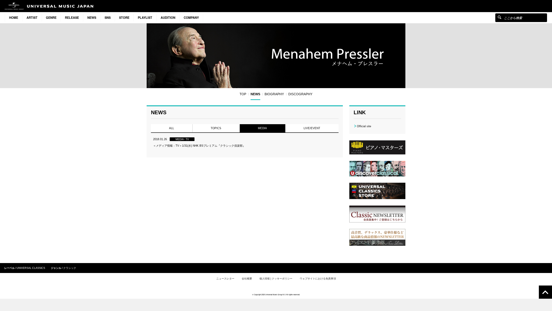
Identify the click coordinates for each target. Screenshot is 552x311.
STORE (124, 17)
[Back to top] (545, 292)
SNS (108, 17)
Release (72, 17)
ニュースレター (225, 278)
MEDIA (262, 128)
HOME (13, 17)
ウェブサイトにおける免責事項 (318, 278)
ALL (171, 128)
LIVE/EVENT (312, 128)
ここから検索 (499, 17)
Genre (51, 17)
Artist (32, 17)
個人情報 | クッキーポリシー (275, 278)
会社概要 (247, 278)
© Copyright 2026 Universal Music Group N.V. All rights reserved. (276, 294)
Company (191, 17)
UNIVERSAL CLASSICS (31, 268)
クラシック (69, 268)
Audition (168, 17)
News (91, 17)
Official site (364, 126)
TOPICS (216, 128)
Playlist (145, 17)
